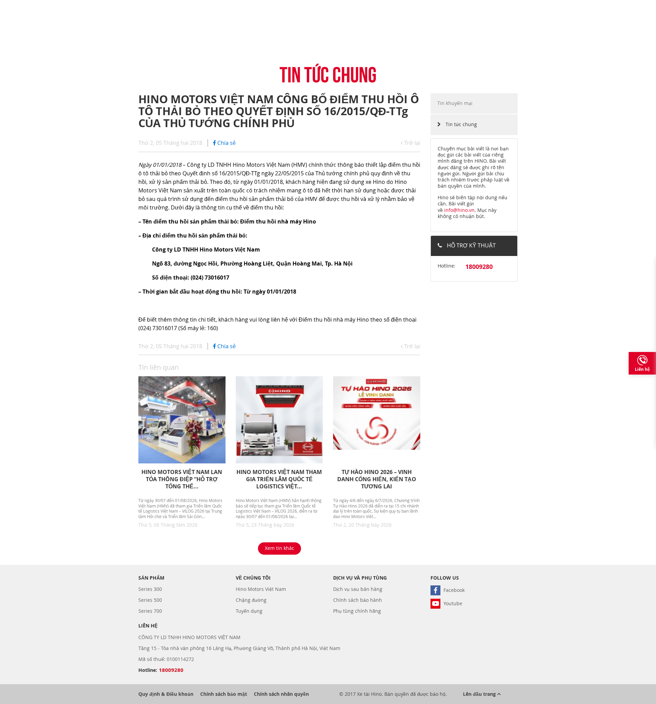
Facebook (453, 590)
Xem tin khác (279, 548)
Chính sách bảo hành (357, 600)
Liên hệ (642, 369)
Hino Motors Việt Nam (261, 589)
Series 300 (150, 589)
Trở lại (411, 143)
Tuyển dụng (249, 611)
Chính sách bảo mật (223, 694)
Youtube (452, 603)
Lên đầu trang (480, 694)
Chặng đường (251, 600)
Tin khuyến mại (455, 103)
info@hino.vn (459, 210)
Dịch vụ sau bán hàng (357, 589)
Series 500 (150, 600)
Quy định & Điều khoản (165, 694)
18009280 (479, 266)
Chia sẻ (226, 143)
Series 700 (150, 611)
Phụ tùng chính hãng (357, 611)
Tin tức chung (460, 124)
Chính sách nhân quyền (281, 694)
